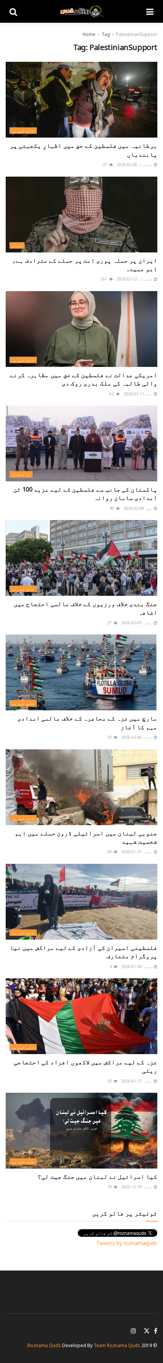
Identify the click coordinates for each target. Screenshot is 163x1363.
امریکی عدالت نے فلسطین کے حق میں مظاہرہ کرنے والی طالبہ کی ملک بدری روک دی (83, 379)
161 (104, 279)
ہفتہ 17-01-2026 (137, 1081)
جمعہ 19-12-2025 (137, 1186)
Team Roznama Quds (117, 1345)
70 (110, 737)
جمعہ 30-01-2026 (137, 966)
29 (110, 1081)
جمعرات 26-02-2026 (135, 164)
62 (112, 393)
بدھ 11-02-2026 (138, 393)
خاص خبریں (23, 130)
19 (110, 1186)
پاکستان (21, 474)
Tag (106, 34)
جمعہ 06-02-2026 (137, 737)
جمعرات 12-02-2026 (135, 279)
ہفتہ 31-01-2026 (137, 851)
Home (89, 34)
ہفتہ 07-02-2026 (137, 622)
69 (110, 851)
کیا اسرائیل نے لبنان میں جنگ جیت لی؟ (97, 1176)
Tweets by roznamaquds (126, 1243)
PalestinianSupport (136, 34)
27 (105, 164)
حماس (17, 245)
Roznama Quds (44, 1345)
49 (112, 508)
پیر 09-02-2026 (138, 508)
